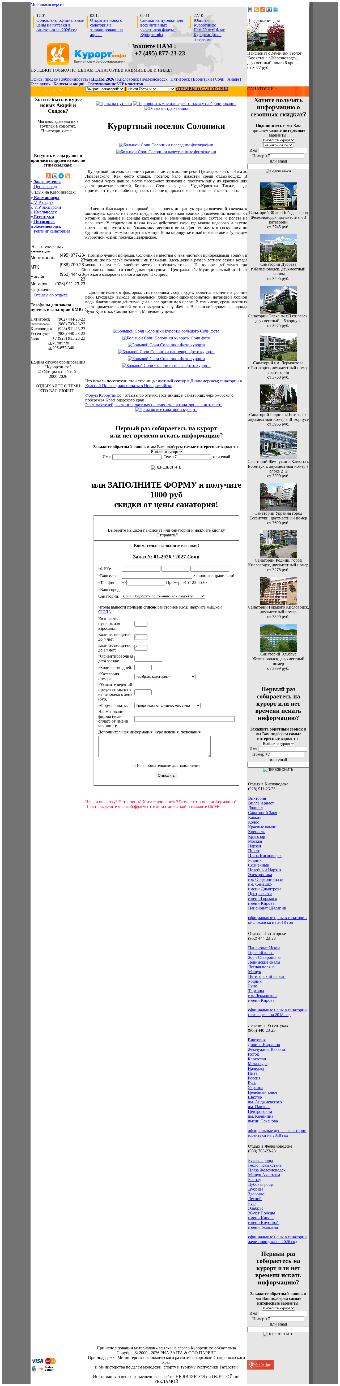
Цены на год (45, 186)
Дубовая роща (261, 1184)
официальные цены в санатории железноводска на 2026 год (277, 1239)
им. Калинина (260, 1116)
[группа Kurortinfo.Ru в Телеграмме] (61, 177)
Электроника (260, 874)
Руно (252, 986)
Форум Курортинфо (103, 395)
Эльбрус (255, 1208)
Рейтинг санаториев (51, 231)
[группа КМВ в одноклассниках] (262, 10)
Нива (252, 1073)
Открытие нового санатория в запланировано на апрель (106, 27)
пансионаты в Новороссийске (145, 385)
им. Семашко (260, 884)
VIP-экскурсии (47, 207)
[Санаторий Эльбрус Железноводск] (278, 650)
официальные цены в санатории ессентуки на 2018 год (277, 1133)
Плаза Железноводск (267, 1170)
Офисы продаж (44, 79)
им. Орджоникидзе (265, 879)
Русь (252, 1083)
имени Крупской (263, 1222)
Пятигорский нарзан (267, 976)
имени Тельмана (263, 1227)
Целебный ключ (262, 1092)
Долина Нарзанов (264, 1044)
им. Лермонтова (262, 995)
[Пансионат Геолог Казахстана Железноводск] (265, 49)
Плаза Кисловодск (265, 855)
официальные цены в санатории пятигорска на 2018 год (277, 1012)
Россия (254, 1078)
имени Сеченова (263, 1121)
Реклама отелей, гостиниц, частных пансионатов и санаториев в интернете (153, 405)
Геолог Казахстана (265, 1165)
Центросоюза (260, 893)
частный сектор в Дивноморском (188, 381)
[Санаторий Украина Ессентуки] (278, 509)
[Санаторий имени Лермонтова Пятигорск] (278, 359)
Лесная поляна (261, 967)
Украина (255, 1087)
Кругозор (256, 836)
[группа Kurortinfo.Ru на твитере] (275, 10)
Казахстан (257, 1059)
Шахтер (255, 1097)
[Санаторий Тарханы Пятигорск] (278, 312)
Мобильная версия (47, 4)
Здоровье (256, 1194)
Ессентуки (202, 79)
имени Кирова (261, 903)
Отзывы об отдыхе (50, 295)
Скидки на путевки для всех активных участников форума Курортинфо (161, 27)
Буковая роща (260, 1160)
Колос (253, 822)
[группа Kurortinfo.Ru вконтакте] (269, 10)
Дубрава (255, 1189)
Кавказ (254, 817)
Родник (255, 860)
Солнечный (258, 865)
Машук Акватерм (264, 1175)
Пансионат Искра (264, 948)
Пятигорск (180, 79)
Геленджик (40, 84)
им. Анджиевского (265, 1102)
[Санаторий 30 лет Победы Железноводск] (278, 209)
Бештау (254, 1179)
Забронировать (74, 79)
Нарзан (254, 846)
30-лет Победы (261, 1213)
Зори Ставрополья (264, 957)
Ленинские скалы (264, 962)
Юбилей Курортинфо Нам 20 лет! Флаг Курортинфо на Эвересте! (209, 30)
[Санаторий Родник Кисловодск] (278, 556)
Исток (253, 1054)
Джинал (255, 808)
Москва (255, 841)
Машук (254, 971)
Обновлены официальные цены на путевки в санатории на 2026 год (60, 25)
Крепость (256, 831)
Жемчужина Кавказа (266, 1049)
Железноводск (155, 79)
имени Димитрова (264, 889)
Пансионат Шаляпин (267, 908)
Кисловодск (128, 79)
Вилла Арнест (261, 803)
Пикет (254, 851)
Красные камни (262, 827)
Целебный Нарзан (264, 870)
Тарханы (256, 991)
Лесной (255, 1198)
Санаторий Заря (262, 812)
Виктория (257, 798)
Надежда (256, 1068)
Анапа (233, 79)
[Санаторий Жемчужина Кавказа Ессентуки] (278, 458)
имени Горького (262, 898)
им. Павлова (259, 1106)
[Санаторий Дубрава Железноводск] (278, 260)
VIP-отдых (43, 202)
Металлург (257, 1063)
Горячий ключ (261, 952)
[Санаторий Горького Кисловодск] (278, 603)
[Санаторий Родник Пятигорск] (278, 411)
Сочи (219, 79)
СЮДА (104, 612)
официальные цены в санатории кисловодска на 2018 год (277, 920)
